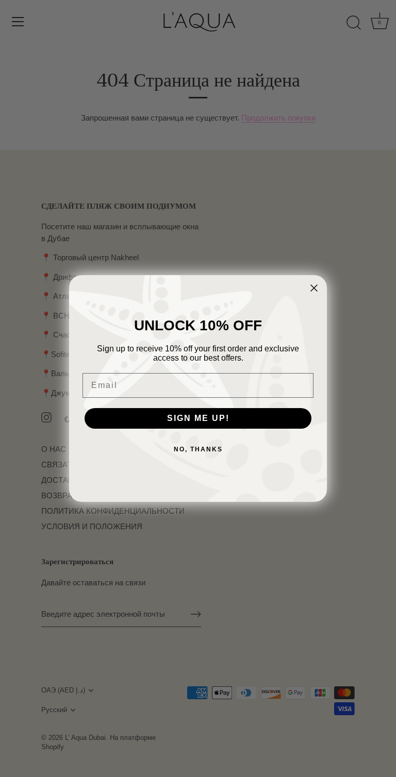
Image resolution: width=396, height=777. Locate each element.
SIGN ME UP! (198, 418)
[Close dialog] (314, 288)
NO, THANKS (198, 449)
